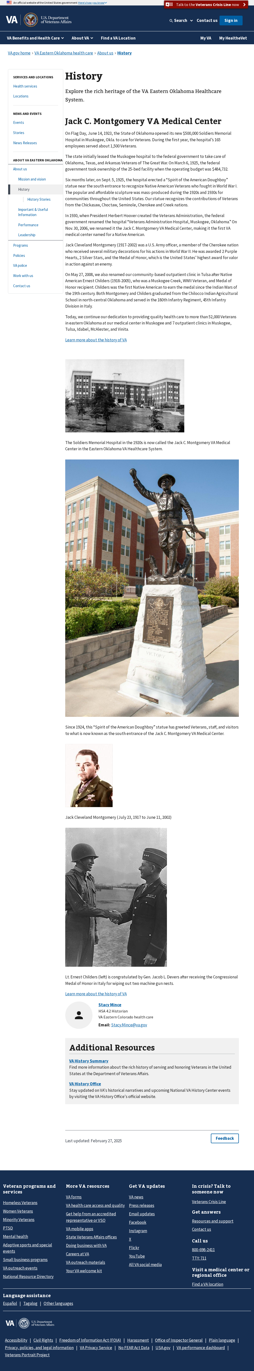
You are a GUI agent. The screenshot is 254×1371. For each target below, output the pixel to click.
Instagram (138, 1231)
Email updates (142, 1214)
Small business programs (25, 1259)
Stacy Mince (109, 1004)
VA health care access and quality (95, 1205)
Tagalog (30, 1303)
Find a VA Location (118, 38)
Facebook (137, 1222)
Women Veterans (18, 1211)
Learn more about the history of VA (96, 340)
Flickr (134, 1247)
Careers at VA (77, 1254)
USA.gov (163, 1347)
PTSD (8, 1228)
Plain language (222, 1340)
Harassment (138, 1340)
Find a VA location (207, 1284)
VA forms (74, 1197)
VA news (136, 1197)
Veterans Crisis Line (209, 1201)
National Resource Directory (28, 1276)
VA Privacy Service (96, 1347)
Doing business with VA (86, 1245)
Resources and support (212, 1221)
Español (10, 1303)
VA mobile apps (79, 1229)
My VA (205, 38)
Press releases (141, 1205)
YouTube (137, 1256)
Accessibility (16, 1340)
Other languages (58, 1303)
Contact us (207, 20)
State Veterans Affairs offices (91, 1237)
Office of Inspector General (179, 1340)
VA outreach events (20, 1268)
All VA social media (145, 1264)
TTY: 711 (199, 1258)
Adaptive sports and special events (27, 1248)
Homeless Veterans (20, 1202)
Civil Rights (43, 1340)
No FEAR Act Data (133, 1347)
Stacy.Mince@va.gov (129, 1025)
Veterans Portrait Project (27, 1355)
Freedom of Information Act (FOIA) (90, 1340)
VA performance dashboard (201, 1347)
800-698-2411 (203, 1249)
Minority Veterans (18, 1219)
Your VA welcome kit (84, 1271)
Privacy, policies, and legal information (39, 1347)
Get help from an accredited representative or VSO (91, 1217)
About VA (80, 38)
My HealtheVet (233, 38)
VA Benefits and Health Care (33, 38)
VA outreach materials (85, 1262)
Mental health (15, 1236)
